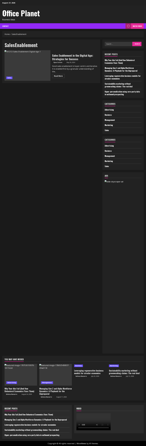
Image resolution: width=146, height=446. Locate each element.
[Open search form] (123, 26)
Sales (9, 78)
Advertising (109, 109)
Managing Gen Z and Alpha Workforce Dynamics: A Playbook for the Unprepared (121, 69)
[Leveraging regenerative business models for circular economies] (90, 366)
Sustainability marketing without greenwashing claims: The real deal (118, 85)
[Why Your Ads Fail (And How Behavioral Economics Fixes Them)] (21, 375)
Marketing (109, 125)
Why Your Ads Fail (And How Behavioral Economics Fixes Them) (120, 61)
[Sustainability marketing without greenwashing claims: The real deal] (125, 366)
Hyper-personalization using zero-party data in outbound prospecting (122, 93)
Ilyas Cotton (57, 62)
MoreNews (81, 443)
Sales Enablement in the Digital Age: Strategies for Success (27, 65)
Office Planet (21, 13)
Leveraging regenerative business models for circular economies (88, 372)
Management (110, 120)
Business (108, 114)
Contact (5, 26)
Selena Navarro (11, 394)
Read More (59, 76)
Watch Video (137, 26)
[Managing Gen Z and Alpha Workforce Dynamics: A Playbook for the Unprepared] (55, 375)
